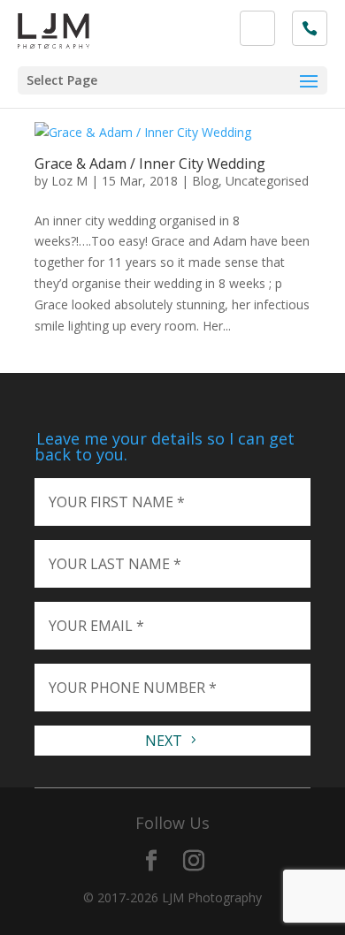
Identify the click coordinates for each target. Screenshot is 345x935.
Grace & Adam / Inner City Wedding (149, 163)
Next (165, 740)
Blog (205, 180)
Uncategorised (267, 180)
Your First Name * (117, 502)
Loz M (69, 180)
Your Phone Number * (133, 687)
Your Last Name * (115, 564)
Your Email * (96, 625)
